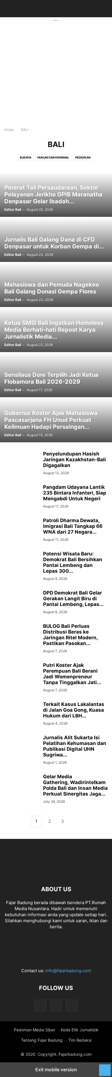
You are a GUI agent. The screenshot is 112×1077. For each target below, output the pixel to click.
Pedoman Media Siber (34, 1029)
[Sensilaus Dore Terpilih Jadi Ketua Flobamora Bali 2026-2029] (56, 375)
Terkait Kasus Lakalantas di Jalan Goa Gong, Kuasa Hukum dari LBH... (73, 710)
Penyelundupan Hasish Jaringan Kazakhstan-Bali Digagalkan (74, 459)
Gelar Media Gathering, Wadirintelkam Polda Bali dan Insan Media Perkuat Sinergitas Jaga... (75, 785)
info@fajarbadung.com (68, 970)
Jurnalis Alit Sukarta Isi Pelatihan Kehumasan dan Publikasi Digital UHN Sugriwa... (74, 746)
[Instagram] (56, 1005)
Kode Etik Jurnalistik (80, 1029)
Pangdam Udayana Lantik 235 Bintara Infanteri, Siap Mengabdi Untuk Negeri (74, 492)
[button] (13, 8)
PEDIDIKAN (82, 157)
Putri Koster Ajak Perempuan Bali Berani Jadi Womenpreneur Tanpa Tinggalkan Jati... (72, 673)
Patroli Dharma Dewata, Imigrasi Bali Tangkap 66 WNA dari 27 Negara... (73, 526)
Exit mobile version (56, 1069)
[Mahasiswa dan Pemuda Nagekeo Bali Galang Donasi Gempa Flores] (56, 285)
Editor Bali (12, 209)
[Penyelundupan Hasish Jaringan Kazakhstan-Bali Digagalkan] (21, 464)
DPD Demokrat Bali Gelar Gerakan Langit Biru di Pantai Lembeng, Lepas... (73, 598)
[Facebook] (40, 1005)
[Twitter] (71, 1005)
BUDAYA (25, 157)
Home (9, 130)
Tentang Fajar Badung (42, 1040)
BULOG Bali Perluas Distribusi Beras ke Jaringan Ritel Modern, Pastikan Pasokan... (70, 634)
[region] (56, 78)
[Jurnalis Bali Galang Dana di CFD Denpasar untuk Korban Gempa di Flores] (56, 239)
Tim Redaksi (79, 1040)
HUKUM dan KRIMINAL (53, 157)
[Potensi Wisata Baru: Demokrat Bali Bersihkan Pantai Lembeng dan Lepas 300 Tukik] (21, 564)
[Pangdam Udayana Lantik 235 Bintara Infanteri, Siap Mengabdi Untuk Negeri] (21, 497)
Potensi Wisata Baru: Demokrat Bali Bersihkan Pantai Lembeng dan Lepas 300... (72, 562)
